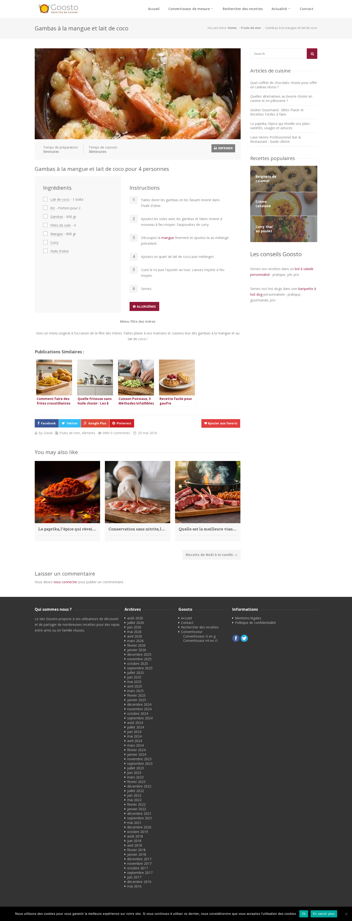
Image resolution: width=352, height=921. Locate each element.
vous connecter (65, 582)
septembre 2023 (140, 763)
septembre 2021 (140, 818)
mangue (167, 237)
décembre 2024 (139, 704)
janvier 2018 (136, 854)
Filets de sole (60, 225)
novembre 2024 (139, 709)
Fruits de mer (251, 28)
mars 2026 (135, 640)
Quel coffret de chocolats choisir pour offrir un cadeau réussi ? (283, 84)
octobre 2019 (137, 831)
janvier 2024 (136, 754)
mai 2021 (134, 822)
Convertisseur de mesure (189, 8)
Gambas (56, 216)
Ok (304, 913)
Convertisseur (191, 631)
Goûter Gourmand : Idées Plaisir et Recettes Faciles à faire (277, 112)
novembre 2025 (139, 659)
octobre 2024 (137, 713)
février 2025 (136, 695)
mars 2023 (135, 777)
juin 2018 (134, 840)
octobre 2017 (137, 868)
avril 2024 (134, 740)
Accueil (153, 8)
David (48, 433)
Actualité (279, 8)
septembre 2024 (140, 718)
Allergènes (146, 306)
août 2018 (135, 836)
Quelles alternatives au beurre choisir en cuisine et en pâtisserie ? (281, 98)
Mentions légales (248, 618)
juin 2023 (134, 772)
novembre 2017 (139, 863)
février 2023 (136, 781)
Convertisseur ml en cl (200, 640)
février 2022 (136, 804)
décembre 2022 (139, 786)
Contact (306, 8)
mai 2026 (134, 631)
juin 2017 (134, 877)
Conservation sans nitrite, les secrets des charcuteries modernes (137, 529)
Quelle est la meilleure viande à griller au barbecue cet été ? (208, 529)
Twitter (72, 423)
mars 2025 (135, 690)
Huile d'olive (59, 251)
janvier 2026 (136, 650)
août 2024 (135, 722)
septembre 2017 (140, 872)
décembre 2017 (139, 859)
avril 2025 (134, 686)
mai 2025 (134, 681)
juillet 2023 (135, 768)
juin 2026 (134, 627)
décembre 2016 (139, 881)
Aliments (88, 433)
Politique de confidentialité (255, 622)
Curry (54, 242)
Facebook (48, 423)
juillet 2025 (135, 672)
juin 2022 (134, 795)
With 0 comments (116, 433)
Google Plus (97, 423)
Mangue (56, 234)
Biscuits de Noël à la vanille (211, 554)
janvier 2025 (136, 700)
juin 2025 (134, 677)
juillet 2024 (135, 727)
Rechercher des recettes (243, 8)
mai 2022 (134, 800)
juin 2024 (134, 731)
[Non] (346, 913)
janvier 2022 (136, 809)
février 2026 (136, 645)
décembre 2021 (139, 813)
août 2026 (135, 618)
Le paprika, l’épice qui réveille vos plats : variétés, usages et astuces (67, 529)
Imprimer (225, 148)
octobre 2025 (137, 663)
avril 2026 (134, 636)
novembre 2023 (139, 759)
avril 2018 (134, 845)
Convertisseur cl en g (199, 636)
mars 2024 (135, 745)
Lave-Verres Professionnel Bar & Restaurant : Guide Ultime (275, 139)
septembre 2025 (140, 668)
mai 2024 (134, 736)
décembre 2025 (139, 654)
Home (232, 28)
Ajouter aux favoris (222, 423)
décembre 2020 (139, 827)
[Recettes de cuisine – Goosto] (59, 9)
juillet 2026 (135, 622)
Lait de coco (59, 199)
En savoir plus (324, 913)
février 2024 (136, 750)
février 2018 (136, 850)
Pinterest (124, 423)
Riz (52, 208)
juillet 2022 (135, 790)
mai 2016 (134, 886)
